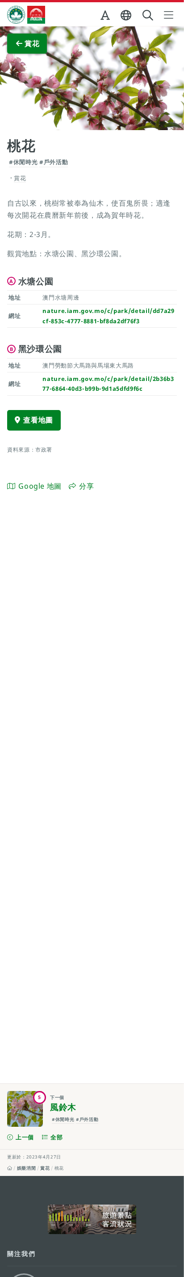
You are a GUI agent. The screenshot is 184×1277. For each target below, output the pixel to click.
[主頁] (10, 1168)
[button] (106, 17)
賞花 (45, 1168)
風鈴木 (63, 1107)
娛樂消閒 (26, 1168)
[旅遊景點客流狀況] (92, 1219)
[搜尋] (149, 15)
